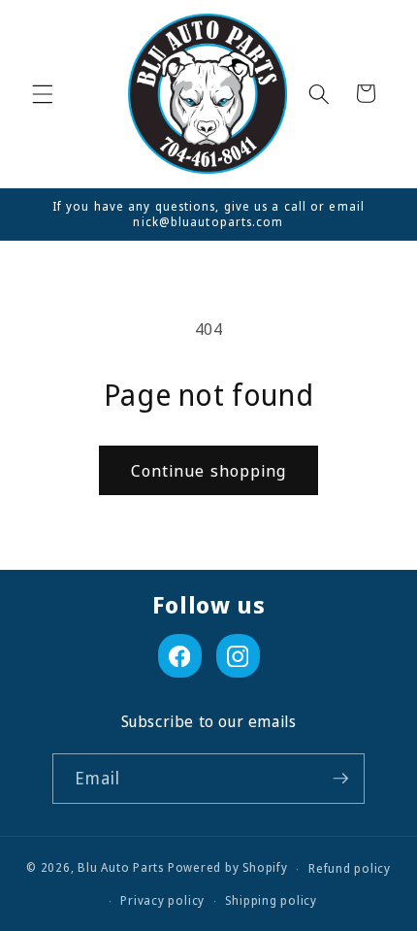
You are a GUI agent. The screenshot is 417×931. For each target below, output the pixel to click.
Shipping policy (271, 900)
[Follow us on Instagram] (238, 656)
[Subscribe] (340, 778)
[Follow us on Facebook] (180, 656)
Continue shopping (209, 470)
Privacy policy (162, 900)
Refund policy (349, 868)
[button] (42, 93)
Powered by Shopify (228, 868)
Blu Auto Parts (121, 868)
